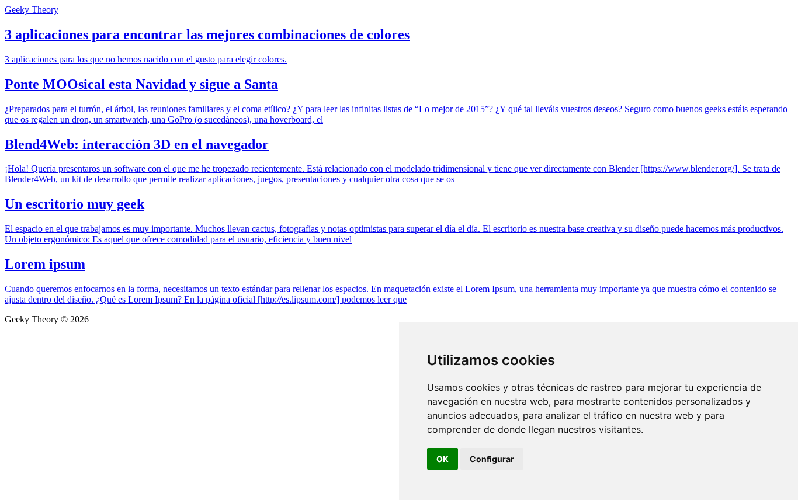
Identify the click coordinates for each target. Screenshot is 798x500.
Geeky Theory (31, 10)
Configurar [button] (492, 459)
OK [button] (442, 459)
